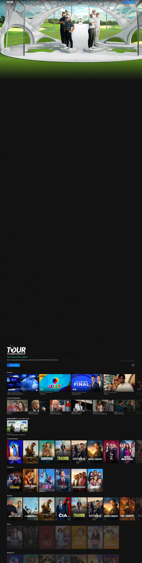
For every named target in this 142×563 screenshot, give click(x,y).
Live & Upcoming (23, 418)
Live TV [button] (38, 2)
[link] (129, 2)
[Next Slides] (138, 428)
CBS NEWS (23, 2)
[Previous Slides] (3, 428)
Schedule (45, 2)
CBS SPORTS (31, 2)
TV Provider (53, 2)
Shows (17, 2)
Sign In (119, 2)
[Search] (59, 2)
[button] (22, 385)
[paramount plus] (10, 2)
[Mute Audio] (133, 365)
